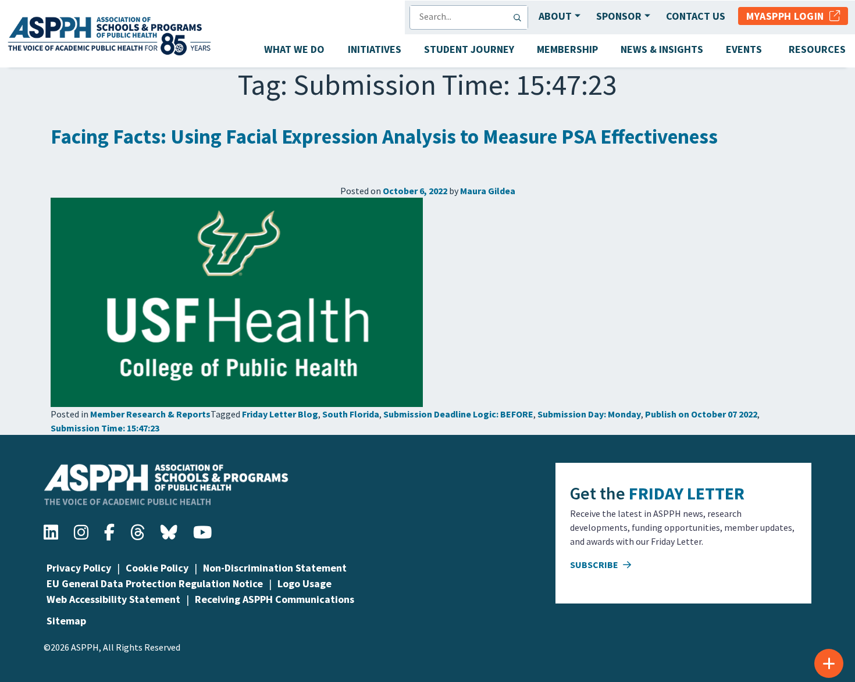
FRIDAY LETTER (686, 493)
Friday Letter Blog (280, 414)
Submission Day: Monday (589, 414)
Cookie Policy (157, 567)
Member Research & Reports (150, 414)
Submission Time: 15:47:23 (105, 428)
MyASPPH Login (787, 16)
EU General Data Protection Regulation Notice (155, 583)
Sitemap (66, 620)
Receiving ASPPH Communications (274, 599)
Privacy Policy (79, 567)
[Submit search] (520, 17)
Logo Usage (304, 583)
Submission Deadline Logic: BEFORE (458, 414)
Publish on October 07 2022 (701, 414)
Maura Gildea (487, 191)
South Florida (350, 414)
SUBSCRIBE (595, 564)
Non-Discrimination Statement (275, 567)
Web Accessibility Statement (113, 599)
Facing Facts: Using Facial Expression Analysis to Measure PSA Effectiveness (384, 136)
